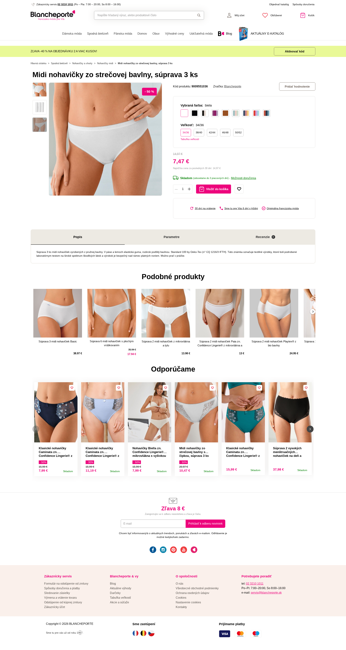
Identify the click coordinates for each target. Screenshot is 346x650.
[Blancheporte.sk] (53, 15)
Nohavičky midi (105, 63)
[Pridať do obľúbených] (239, 189)
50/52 (238, 132)
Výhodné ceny (174, 33)
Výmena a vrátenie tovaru (60, 597)
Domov (142, 33)
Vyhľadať (195, 15)
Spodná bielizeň (97, 33)
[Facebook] (152, 550)
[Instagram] (163, 550)
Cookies (181, 597)
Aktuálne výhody (120, 588)
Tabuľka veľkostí (190, 139)
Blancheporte (232, 86)
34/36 (186, 132)
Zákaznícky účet (54, 607)
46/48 (225, 132)
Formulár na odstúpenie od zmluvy (66, 583)
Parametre (171, 237)
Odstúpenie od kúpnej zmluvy (63, 602)
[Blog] (194, 550)
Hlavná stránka (38, 63)
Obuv (156, 33)
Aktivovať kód (294, 51)
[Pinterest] (173, 550)
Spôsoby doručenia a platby (62, 588)
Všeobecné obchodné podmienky (197, 588)
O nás (179, 583)
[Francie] (136, 633)
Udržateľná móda (201, 33)
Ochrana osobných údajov (192, 592)
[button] (35, 429)
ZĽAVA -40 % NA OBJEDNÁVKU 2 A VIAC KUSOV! (64, 51)
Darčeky (115, 592)
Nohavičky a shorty (82, 63)
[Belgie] (144, 633)
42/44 (212, 132)
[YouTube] (183, 550)
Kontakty (181, 607)
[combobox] (140, 15)
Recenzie (265, 237)
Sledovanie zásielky (57, 592)
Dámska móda (72, 33)
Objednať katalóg (279, 4)
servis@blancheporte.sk (266, 592)
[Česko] (152, 633)
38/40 (199, 132)
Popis (77, 237)
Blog (113, 583)
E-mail (127, 523)
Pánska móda (123, 33)
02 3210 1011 (65, 4)
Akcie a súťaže (119, 602)
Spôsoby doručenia (303, 4)
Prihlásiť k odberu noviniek (205, 523)
